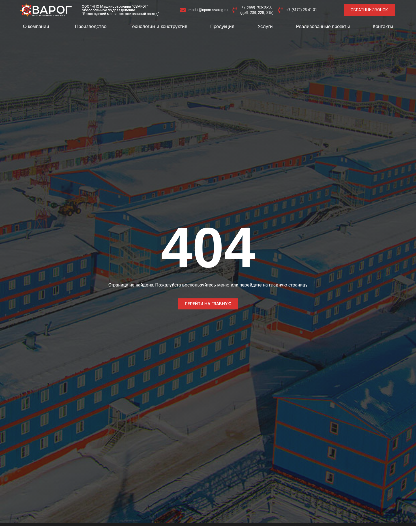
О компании (36, 26)
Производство (90, 26)
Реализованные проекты (323, 26)
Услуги (265, 26)
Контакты (383, 26)
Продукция (222, 26)
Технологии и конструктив (158, 26)
